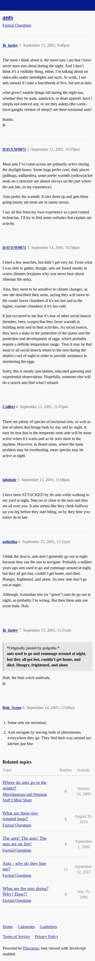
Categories (26, 926)
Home (8, 926)
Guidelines (48, 926)
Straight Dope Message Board (27, 5)
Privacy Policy (46, 936)
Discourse (31, 948)
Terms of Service (16, 936)
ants (8, 17)
